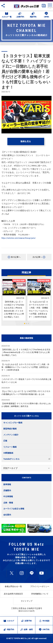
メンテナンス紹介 (11, 435)
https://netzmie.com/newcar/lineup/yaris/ (18, 238)
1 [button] (24, 323)
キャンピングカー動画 (12, 423)
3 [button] (28, 323)
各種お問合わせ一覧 (13, 586)
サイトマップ (26, 601)
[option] (13, 528)
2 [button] (26, 323)
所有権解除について (39, 594)
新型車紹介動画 (10, 429)
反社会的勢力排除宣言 (13, 594)
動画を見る (26, 141)
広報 (5, 441)
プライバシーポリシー (39, 586)
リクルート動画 (10, 447)
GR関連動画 (8, 453)
